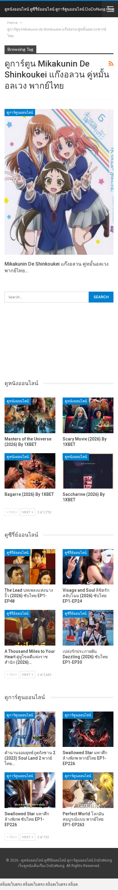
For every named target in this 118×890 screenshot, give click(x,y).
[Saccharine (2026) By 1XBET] (88, 471)
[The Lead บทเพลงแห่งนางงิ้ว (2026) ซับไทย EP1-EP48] (30, 567)
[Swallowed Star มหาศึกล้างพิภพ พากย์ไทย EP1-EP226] (88, 729)
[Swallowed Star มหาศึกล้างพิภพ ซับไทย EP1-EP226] (30, 790)
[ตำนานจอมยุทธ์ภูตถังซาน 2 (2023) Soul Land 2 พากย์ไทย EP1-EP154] (30, 729)
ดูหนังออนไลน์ (18, 401)
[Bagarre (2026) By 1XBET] (30, 471)
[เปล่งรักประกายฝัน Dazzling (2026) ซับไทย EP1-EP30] (88, 628)
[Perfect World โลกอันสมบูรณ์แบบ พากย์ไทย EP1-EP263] (88, 790)
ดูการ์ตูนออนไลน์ (20, 112)
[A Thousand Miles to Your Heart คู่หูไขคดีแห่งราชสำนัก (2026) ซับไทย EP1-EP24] (30, 628)
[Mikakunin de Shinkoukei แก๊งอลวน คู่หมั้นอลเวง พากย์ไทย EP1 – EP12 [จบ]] (59, 182)
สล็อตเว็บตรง (11, 884)
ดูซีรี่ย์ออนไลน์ (17, 553)
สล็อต (73, 884)
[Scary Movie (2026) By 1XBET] (88, 415)
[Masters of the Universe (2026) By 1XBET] (30, 415)
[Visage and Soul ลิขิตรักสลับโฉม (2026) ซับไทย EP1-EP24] (88, 567)
